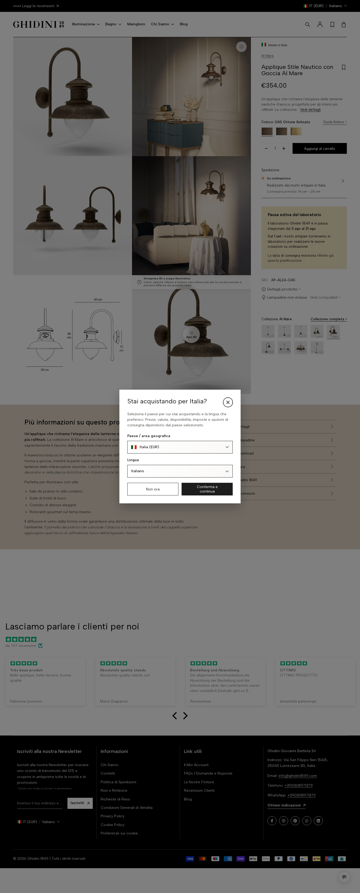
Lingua (133, 460)
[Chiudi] (228, 402)
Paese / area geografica (148, 436)
